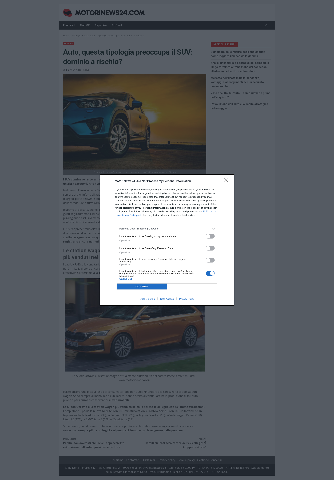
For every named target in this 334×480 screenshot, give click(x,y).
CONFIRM (142, 286)
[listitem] (167, 228)
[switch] (210, 236)
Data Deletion (147, 298)
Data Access (167, 298)
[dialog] (167, 240)
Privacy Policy (186, 298)
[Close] (227, 181)
